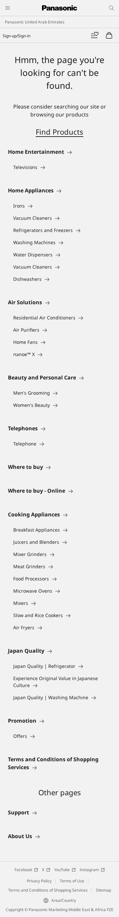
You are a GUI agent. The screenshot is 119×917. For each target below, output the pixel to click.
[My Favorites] (94, 35)
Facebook (23, 869)
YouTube (62, 869)
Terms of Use (72, 881)
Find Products (59, 132)
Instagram (89, 869)
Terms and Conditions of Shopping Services (48, 890)
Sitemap (103, 890)
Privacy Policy (39, 881)
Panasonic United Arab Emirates (34, 22)
